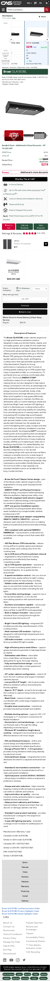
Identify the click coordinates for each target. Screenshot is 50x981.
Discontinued (9, 953)
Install (25, 896)
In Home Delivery (16, 184)
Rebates (25, 881)
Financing (25, 891)
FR (40, 3)
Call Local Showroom (25, 226)
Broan (28, 67)
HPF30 (16, 241)
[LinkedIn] (5, 961)
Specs (25, 862)
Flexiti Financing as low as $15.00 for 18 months (22, 218)
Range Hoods (21, 67)
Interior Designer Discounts (20, 210)
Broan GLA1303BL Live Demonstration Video (21, 908)
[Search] (46, 9)
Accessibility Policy (35, 937)
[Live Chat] (35, 3)
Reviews (25, 877)
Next (46, 136)
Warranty (25, 886)
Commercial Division (35, 941)
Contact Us (8, 926)
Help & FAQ (8, 946)
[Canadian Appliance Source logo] (12, 3)
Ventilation (13, 67)
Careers (29, 933)
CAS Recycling (33, 952)
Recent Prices (43, 161)
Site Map (7, 949)
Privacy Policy (9, 938)
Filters (43, 17)
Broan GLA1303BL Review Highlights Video (20, 914)
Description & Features (25, 333)
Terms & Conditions (12, 934)
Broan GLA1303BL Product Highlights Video (20, 911)
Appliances (5, 67)
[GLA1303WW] (13, 261)
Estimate (25, 305)
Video (25, 872)
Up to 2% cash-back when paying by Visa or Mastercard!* (24, 192)
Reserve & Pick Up (16, 204)
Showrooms (9, 930)
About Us (7, 922)
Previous (4, 136)
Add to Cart (8, 226)
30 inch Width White (13, 272)
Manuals (25, 867)
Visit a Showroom (41, 226)
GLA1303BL (34, 67)
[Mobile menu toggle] (3, 9)
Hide (13, 18)
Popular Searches (34, 922)
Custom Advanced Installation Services (26, 199)
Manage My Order (11, 942)
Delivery (25, 901)
